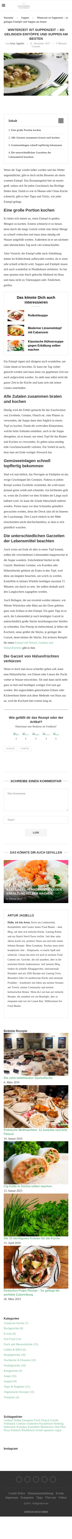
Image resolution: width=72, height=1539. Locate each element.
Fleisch (10, 748)
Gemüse (25, 748)
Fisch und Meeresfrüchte (21, 1344)
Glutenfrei (32, 1423)
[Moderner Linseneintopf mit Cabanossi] (16, 330)
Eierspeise (27, 1420)
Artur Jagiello (17, 43)
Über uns (50, 1497)
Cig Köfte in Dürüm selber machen (28, 1186)
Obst (56, 1426)
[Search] (68, 5)
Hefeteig (59, 1423)
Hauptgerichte (15, 1354)
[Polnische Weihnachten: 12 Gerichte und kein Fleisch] (36, 1106)
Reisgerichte (13, 1370)
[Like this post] (27, 104)
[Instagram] (53, 5)
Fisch (37, 1420)
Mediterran (46, 1426)
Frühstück (9, 1423)
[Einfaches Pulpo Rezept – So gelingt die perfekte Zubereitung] (36, 1267)
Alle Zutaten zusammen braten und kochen (35, 137)
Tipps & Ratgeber (17, 1386)
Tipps (39, 1497)
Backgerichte (13, 1328)
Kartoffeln (34, 1426)
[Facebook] (49, 5)
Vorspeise (11, 1397)
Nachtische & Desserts (20, 1360)
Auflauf (8, 1420)
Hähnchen (10, 1426)
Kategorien (27, 1497)
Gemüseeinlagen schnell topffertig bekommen (36, 145)
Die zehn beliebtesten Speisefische (28, 1077)
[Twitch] (61, 5)
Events (10, 1333)
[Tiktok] (53, 1479)
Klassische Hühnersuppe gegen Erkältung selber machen (46, 345)
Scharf (39, 1430)
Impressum (11, 1497)
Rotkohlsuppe (38, 315)
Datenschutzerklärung (40, 1493)
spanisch (49, 1430)
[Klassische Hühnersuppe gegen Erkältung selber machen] (16, 345)
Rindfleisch (28, 1430)
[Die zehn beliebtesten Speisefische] (36, 1054)
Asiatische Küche (16, 1323)
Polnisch (16, 1430)
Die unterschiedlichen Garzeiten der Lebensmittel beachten (29, 154)
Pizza (7, 1430)
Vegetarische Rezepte (19, 1391)
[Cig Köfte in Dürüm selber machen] (36, 1162)
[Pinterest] (57, 5)
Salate (10, 1376)
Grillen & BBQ (15, 1349)
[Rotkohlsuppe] (16, 315)
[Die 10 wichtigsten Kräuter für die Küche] (36, 1215)
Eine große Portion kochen (26, 130)
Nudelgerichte (15, 1365)
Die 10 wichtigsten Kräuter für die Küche (32, 1238)
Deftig (17, 1420)
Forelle (54, 1420)
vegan (57, 1430)
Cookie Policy (16, 1493)
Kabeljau (21, 1426)
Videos (63, 1497)
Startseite (8, 17)
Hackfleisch (46, 1423)
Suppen (25, 17)
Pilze (63, 1426)
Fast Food (12, 1339)
